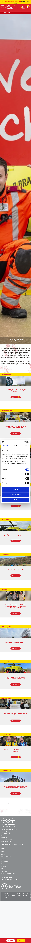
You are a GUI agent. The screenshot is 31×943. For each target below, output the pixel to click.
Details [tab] (15, 445)
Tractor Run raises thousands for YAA (14, 570)
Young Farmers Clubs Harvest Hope (13, 642)
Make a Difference (6, 856)
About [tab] (25, 445)
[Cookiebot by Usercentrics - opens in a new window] (23, 442)
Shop (21, 941)
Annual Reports (5, 861)
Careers (3, 866)
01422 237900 (7, 840)
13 (20, 803)
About (2, 854)
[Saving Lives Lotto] (14, 7)
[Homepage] (3, 7)
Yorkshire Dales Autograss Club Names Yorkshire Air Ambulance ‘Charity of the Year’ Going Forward (15, 606)
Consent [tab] (5, 445)
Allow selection (15, 494)
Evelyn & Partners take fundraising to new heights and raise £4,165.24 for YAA (15, 786)
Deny (15, 499)
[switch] (27, 474)
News (2, 868)
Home (3, 851)
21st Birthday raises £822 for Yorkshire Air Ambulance (15, 714)
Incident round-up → (25, 12)
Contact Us (4, 871)
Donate (10, 941)
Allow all (15, 489)
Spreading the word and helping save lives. (15, 535)
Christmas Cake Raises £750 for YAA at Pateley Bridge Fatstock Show (15, 426)
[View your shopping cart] (27, 7)
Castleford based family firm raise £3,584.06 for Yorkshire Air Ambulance (15, 678)
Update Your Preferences (8, 873)
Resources (4, 864)
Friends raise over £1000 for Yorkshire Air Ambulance (15, 750)
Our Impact (4, 859)
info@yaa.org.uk (7, 841)
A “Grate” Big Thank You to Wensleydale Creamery (15, 390)
